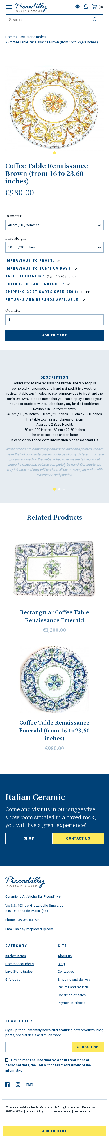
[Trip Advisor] (29, 1084)
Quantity (12, 310)
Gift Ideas (12, 979)
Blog (61, 964)
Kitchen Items (15, 956)
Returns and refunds (73, 987)
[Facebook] (7, 1084)
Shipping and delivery (74, 979)
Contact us (78, 838)
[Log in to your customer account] (86, 7)
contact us (89, 440)
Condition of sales (72, 995)
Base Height (15, 238)
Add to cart (54, 335)
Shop (29, 838)
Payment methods (71, 1003)
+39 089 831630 (28, 920)
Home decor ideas (19, 964)
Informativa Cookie (59, 1111)
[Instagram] (18, 1084)
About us (65, 956)
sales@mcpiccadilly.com (34, 929)
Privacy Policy (35, 1111)
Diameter (13, 215)
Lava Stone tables (19, 972)
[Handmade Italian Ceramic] (31, 7)
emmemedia (82, 1111)
